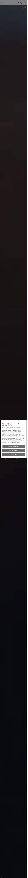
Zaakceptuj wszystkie (13, 450)
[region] (14, 439)
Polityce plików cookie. (15, 442)
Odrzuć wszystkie (13, 454)
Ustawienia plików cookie (13, 446)
